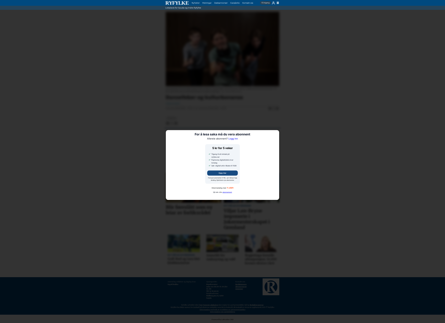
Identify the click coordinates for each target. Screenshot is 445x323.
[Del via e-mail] (277, 108)
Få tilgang (265, 3)
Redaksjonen (240, 284)
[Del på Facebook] (270, 108)
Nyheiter (196, 3)
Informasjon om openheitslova (222, 312)
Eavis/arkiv (235, 3)
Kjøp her (222, 173)
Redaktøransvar (257, 305)
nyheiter (171, 118)
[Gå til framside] (177, 3)
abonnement (227, 192)
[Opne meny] (278, 3)
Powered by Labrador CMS (222, 319)
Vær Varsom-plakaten (208, 305)
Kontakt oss (247, 3)
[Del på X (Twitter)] (273, 108)
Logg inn (273, 3)
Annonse (239, 289)
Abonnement (241, 287)
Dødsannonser (221, 3)
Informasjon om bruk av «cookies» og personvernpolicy (222, 310)
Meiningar (207, 3)
